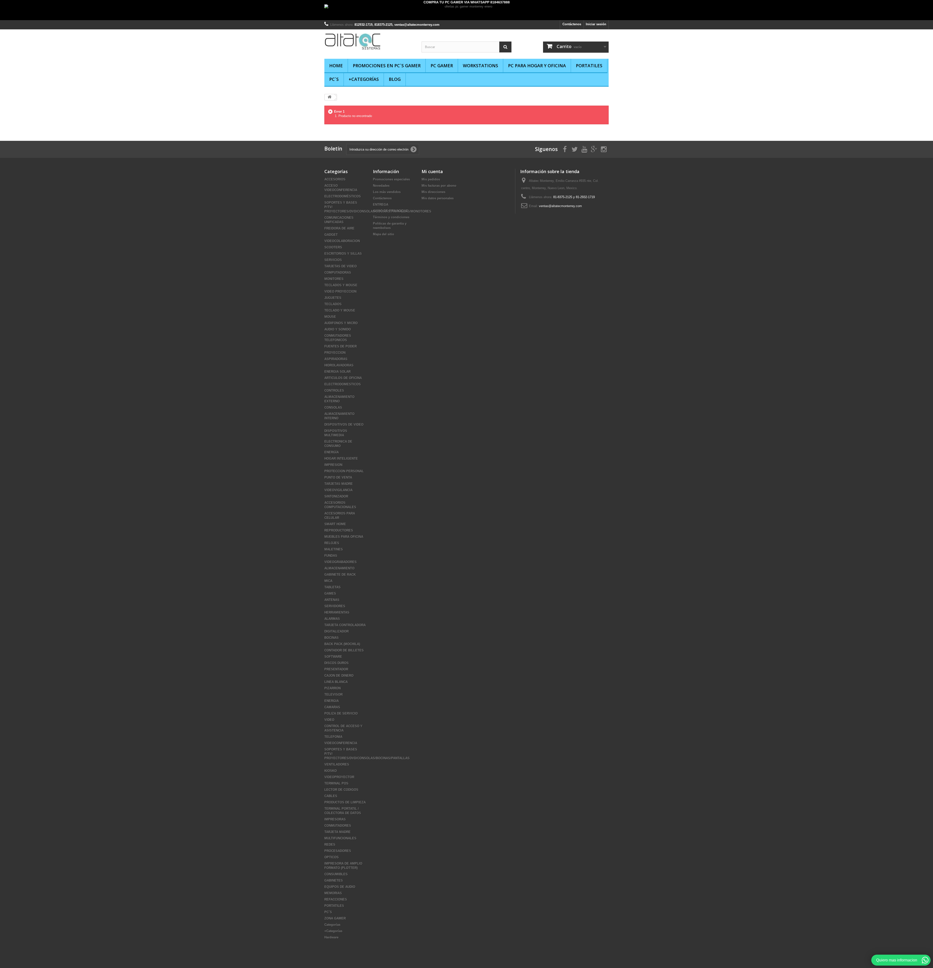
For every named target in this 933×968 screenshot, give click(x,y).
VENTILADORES (336, 764)
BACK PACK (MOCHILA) (342, 644)
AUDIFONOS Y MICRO (341, 323)
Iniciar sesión (596, 24)
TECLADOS (333, 304)
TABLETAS (332, 587)
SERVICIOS (333, 260)
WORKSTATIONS (480, 65)
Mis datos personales (438, 198)
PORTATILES (589, 65)
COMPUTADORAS (337, 272)
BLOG (395, 79)
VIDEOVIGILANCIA (338, 490)
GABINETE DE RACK (340, 574)
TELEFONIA (333, 737)
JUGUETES (332, 298)
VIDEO (329, 720)
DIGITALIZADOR (336, 631)
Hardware (331, 937)
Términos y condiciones (391, 217)
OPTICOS (331, 857)
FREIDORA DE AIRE (339, 228)
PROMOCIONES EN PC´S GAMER (387, 65)
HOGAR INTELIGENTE (341, 458)
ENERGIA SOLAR (337, 371)
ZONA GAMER (335, 918)
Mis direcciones (433, 192)
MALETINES (333, 549)
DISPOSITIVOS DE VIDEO (343, 424)
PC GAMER (442, 65)
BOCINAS (331, 638)
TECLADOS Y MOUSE (340, 285)
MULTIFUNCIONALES (340, 838)
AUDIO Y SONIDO (337, 329)
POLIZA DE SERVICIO (341, 713)
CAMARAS (332, 707)
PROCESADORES (337, 851)
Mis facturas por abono (439, 185)
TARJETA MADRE (337, 832)
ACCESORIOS (335, 179)
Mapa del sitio (383, 234)
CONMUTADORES (337, 825)
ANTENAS (331, 600)
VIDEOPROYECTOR (339, 777)
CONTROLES (334, 390)
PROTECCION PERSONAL (344, 471)
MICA (328, 581)
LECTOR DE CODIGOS (341, 789)
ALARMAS (332, 619)
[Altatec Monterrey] (369, 41)
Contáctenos (571, 24)
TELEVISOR (333, 694)
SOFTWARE (333, 656)
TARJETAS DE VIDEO (340, 266)
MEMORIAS (333, 893)
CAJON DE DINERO (339, 675)
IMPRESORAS (335, 819)
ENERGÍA (331, 452)
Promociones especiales (391, 179)
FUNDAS (330, 555)
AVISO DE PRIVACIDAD (390, 211)
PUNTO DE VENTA (338, 477)
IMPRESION (333, 465)
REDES (329, 844)
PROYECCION (335, 352)
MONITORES (334, 279)
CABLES (330, 796)
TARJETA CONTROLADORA (345, 625)
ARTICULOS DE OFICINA (343, 378)
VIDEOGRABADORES (340, 562)
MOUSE (330, 317)
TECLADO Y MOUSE (339, 310)
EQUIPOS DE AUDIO (339, 887)
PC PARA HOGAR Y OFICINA (537, 65)
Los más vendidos (387, 192)
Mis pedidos (431, 179)
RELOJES (331, 543)
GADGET (331, 234)
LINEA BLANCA (336, 682)
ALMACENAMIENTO (339, 568)
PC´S (334, 79)
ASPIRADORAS (335, 359)
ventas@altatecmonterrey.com (560, 206)
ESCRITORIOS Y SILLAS (343, 253)
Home (336, 65)
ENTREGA (380, 204)
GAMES (330, 593)
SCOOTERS (333, 247)
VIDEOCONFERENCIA (340, 743)
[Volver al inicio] (329, 97)
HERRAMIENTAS (336, 612)
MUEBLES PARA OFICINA (343, 537)
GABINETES (333, 880)
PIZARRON (332, 688)
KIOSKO (330, 771)
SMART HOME (335, 524)
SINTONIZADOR (336, 496)
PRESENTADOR (336, 669)
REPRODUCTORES (338, 530)
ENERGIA (331, 701)
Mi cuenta (432, 171)
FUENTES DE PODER (340, 346)
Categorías (332, 924)
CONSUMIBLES (336, 874)
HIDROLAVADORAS (339, 365)
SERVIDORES (334, 606)
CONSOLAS (333, 407)
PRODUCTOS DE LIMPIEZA (345, 802)
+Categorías (364, 79)
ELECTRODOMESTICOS (342, 384)
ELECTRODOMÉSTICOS (342, 196)
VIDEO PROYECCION (340, 291)
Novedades (381, 185)
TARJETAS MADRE (338, 484)
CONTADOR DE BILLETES (344, 650)
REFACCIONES (335, 899)
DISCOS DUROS (336, 663)
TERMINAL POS (336, 783)
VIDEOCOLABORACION (342, 241)
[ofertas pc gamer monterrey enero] (466, 12)
